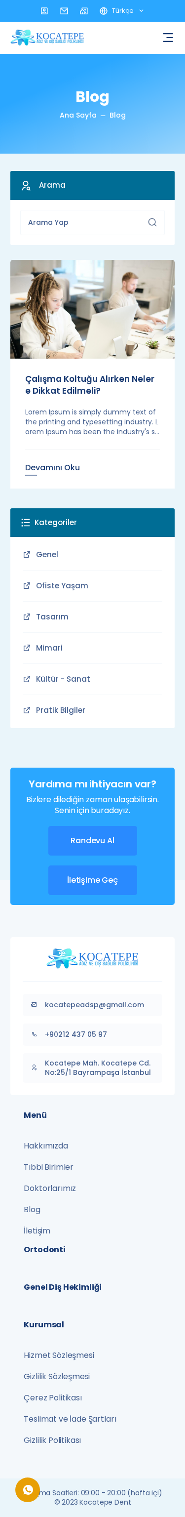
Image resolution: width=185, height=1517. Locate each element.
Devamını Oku (52, 467)
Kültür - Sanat (63, 679)
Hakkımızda (46, 1145)
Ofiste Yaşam (62, 585)
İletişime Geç (92, 880)
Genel (47, 554)
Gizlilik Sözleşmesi (57, 1376)
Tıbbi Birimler (49, 1167)
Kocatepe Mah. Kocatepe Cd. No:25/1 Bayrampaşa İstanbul (98, 1067)
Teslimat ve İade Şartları (70, 1419)
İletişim (37, 1230)
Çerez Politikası (52, 1397)
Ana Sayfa (78, 115)
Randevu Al (92, 840)
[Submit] (152, 222)
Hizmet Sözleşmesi (59, 1355)
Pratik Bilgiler (60, 710)
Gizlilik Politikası (52, 1440)
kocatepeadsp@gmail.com (94, 1005)
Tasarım (52, 617)
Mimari (49, 648)
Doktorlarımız (50, 1188)
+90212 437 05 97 (76, 1034)
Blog (118, 115)
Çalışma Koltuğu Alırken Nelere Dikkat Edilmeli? (89, 385)
